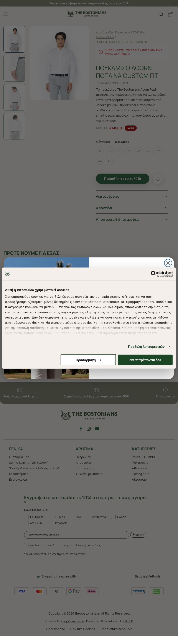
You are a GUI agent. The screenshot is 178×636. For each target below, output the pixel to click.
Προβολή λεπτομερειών (146, 346)
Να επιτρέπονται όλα (145, 359)
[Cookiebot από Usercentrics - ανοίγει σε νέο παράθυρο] (154, 274)
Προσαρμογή (86, 359)
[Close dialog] (168, 263)
